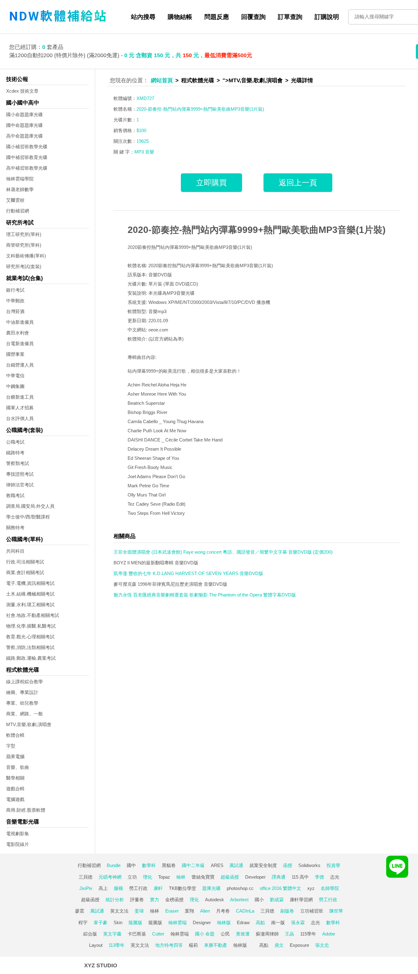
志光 (334, 877)
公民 (225, 933)
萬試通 (236, 865)
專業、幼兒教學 (22, 703)
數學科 (149, 865)
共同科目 (15, 551)
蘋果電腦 (15, 756)
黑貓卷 (169, 865)
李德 (319, 877)
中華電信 (15, 375)
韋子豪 (100, 922)
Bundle (114, 865)
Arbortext (239, 899)
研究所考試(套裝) (23, 266)
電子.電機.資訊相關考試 (30, 583)
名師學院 (330, 888)
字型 (10, 745)
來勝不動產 (215, 945)
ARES (217, 865)
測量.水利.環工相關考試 (30, 604)
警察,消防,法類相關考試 (30, 647)
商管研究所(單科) (23, 245)
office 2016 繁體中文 (280, 888)
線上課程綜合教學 (24, 681)
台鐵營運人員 (20, 364)
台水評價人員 (20, 418)
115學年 (308, 933)
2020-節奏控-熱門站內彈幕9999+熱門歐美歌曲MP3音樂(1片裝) (257, 230)
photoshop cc (240, 888)
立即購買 (211, 182)
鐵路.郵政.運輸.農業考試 (31, 658)
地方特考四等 (169, 945)
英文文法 (119, 910)
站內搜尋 (143, 16)
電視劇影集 (17, 833)
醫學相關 (15, 777)
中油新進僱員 (20, 322)
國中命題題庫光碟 (24, 125)
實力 (154, 899)
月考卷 (223, 910)
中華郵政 (15, 300)
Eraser (172, 910)
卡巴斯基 (137, 933)
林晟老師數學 (20, 189)
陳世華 (336, 910)
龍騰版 (135, 922)
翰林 (180, 877)
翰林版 (224, 922)
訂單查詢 (290, 16)
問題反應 (216, 16)
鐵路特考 (15, 452)
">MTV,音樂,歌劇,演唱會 (252, 80)
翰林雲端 (177, 922)
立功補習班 (311, 910)
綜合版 (90, 933)
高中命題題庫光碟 (24, 135)
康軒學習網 (301, 899)
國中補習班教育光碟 (26, 157)
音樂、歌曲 (17, 767)
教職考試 (15, 495)
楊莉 (193, 945)
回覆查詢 (253, 16)
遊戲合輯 (15, 788)
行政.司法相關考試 (25, 561)
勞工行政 (138, 888)
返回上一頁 (298, 182)
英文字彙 (112, 933)
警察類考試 (17, 463)
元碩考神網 (110, 877)
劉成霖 (277, 899)
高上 (103, 888)
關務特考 (15, 527)
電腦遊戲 (15, 799)
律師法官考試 (20, 484)
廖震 (79, 910)
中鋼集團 (15, 386)
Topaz (164, 877)
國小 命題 (205, 933)
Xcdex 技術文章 (22, 91)
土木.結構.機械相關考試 (30, 593)
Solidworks (309, 865)
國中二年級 (193, 865)
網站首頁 (162, 80)
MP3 (139, 151)
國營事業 (15, 354)
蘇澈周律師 (267, 933)
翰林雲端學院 (20, 178)
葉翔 (189, 910)
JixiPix (85, 888)
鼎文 (279, 945)
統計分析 (115, 899)
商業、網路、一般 (24, 713)
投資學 (333, 865)
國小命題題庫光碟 (24, 114)
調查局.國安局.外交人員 (30, 506)
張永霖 (298, 922)
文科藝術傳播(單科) (26, 255)
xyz (311, 888)
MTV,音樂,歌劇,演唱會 (28, 724)
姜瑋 (139, 910)
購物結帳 (180, 16)
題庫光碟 (211, 888)
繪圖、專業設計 (22, 692)
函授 (287, 865)
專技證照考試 (20, 474)
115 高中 (300, 877)
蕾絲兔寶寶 (203, 877)
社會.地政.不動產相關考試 (32, 615)
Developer (255, 877)
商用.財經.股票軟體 (25, 810)
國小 (259, 899)
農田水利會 (17, 332)
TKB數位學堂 (182, 888)
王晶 (289, 933)
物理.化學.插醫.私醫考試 (31, 626)
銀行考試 (15, 290)
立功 (132, 877)
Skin (118, 922)
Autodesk (214, 899)
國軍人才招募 (20, 407)
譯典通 (279, 877)
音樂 (149, 151)
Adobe (328, 933)
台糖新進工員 (20, 397)
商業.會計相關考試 (25, 572)
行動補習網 (17, 210)
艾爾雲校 (15, 200)
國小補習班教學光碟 (26, 146)
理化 (147, 877)
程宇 (83, 922)
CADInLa (245, 910)
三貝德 (85, 877)
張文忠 (322, 945)
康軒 (158, 888)
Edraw (243, 922)
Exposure (299, 945)
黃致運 (243, 933)
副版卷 (287, 910)
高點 (260, 922)
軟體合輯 (15, 735)
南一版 (278, 922)
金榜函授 (174, 899)
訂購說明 (327, 16)
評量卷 (137, 899)
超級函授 (230, 877)
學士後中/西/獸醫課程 (28, 516)
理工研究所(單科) (23, 234)
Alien (205, 910)
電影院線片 (17, 844)
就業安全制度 (263, 865)
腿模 (118, 888)
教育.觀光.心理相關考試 (30, 636)
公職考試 (15, 442)
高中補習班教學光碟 (26, 168)
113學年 (117, 945)
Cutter (158, 933)
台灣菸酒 (15, 311)
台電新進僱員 (20, 343)
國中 (131, 865)
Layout (96, 945)
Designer (202, 922)
